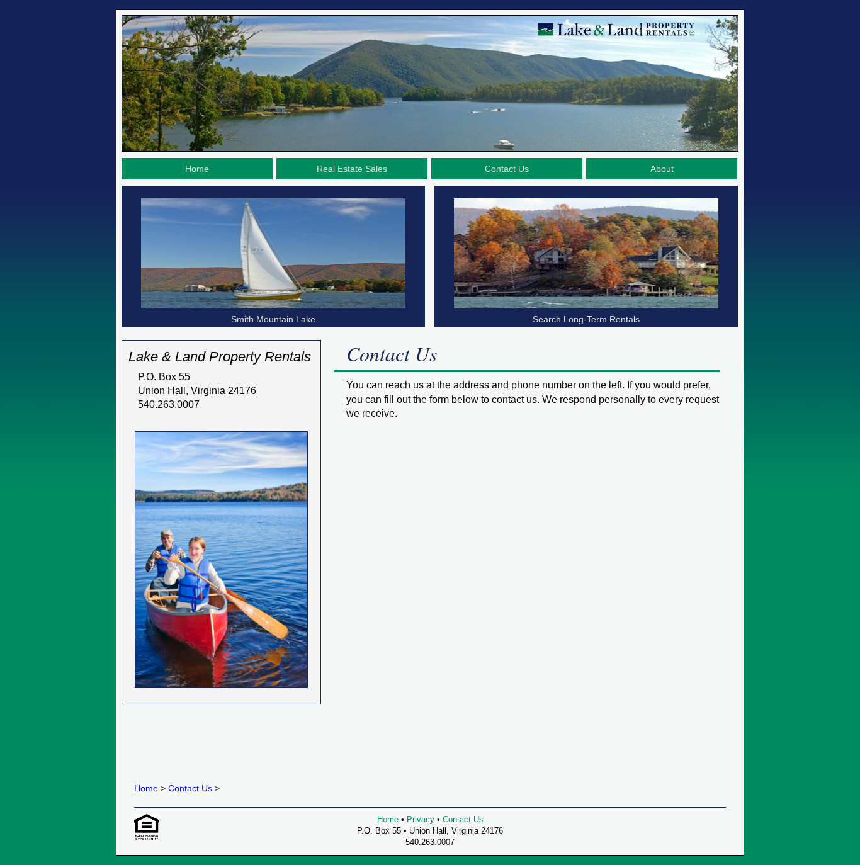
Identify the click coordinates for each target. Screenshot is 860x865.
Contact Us (507, 169)
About (662, 169)
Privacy (420, 819)
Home (197, 169)
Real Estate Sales (352, 169)
